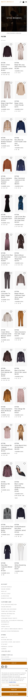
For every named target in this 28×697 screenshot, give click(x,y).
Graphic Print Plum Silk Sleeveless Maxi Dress (7, 257)
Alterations (5, 596)
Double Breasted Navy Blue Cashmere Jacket (20, 528)
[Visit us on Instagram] (6, 666)
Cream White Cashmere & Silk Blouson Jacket (6, 333)
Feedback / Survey (7, 646)
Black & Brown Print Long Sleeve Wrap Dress (20, 257)
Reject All (14, 689)
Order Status (5, 626)
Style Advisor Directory (9, 604)
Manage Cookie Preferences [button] (10, 631)
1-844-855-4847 (6, 651)
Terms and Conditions (8, 611)
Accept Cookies (14, 694)
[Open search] (20, 2)
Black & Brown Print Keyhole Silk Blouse (6, 372)
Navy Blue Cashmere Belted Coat (6, 567)
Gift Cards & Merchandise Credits (12, 628)
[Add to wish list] (11, 44)
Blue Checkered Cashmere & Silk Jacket (20, 180)
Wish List (4, 591)
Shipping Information (8, 613)
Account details (6, 586)
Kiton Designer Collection (14, 33)
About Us (4, 637)
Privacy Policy (5, 615)
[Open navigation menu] (26, 2)
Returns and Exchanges (8, 609)
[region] (14, 683)
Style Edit (4, 644)
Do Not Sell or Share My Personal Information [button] (12, 621)
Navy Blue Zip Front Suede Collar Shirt (21, 141)
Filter (3, 36)
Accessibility (5, 624)
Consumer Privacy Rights (9, 618)
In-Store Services (6, 639)
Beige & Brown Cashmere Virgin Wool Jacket (20, 295)
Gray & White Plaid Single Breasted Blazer (7, 528)
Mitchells (7, 2)
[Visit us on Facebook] (2, 666)
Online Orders (5, 589)
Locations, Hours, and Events (10, 642)
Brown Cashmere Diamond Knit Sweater (6, 180)
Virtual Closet (6, 593)
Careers (3, 648)
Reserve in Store (6, 598)
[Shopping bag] (23, 2)
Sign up (14, 663)
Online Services (6, 606)
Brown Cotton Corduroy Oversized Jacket (7, 66)
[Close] (26, 670)
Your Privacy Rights (14, 685)
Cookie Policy (12, 682)
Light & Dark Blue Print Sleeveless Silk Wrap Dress (20, 218)
